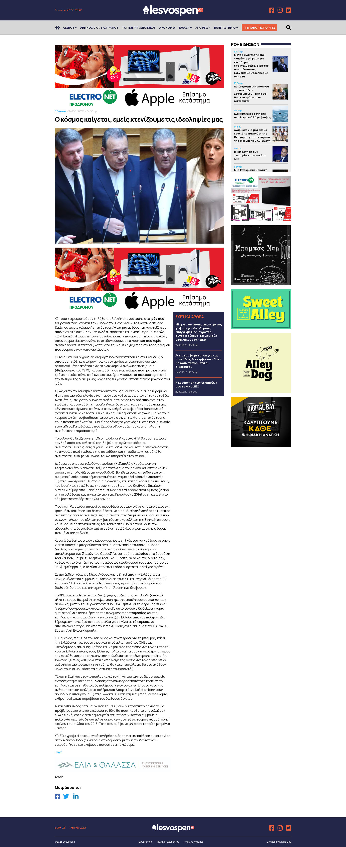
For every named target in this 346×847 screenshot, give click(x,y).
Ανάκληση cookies (193, 841)
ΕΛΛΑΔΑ (184, 27)
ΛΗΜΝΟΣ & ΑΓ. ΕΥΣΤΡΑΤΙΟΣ (99, 27)
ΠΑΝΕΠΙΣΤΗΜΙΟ (225, 27)
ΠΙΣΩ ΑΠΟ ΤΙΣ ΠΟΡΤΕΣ (259, 27)
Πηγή (58, 752)
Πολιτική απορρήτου (168, 841)
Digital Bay (285, 841)
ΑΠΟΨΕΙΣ (201, 27)
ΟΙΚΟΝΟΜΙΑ (166, 27)
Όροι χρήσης (145, 841)
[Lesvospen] (173, 14)
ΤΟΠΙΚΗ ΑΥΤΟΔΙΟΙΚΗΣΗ (138, 27)
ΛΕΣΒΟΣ (68, 27)
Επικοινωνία (78, 828)
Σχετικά (60, 828)
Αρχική (60, 27)
